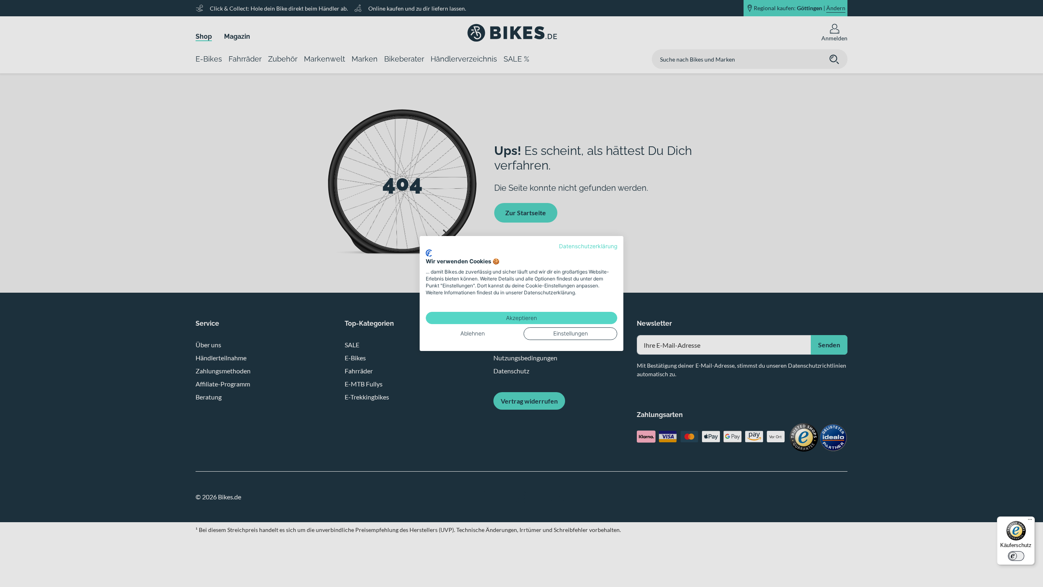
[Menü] (1030, 521)
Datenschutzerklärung (588, 246)
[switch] (1016, 556)
